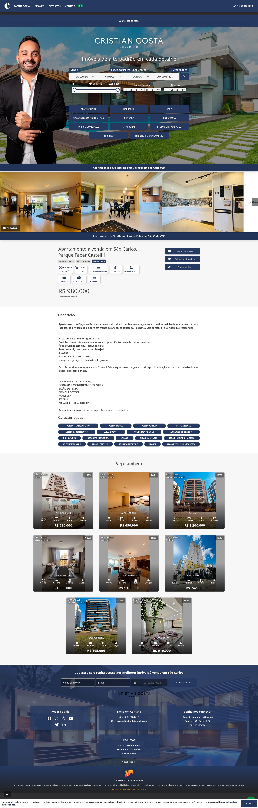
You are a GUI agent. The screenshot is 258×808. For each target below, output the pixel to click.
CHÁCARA (129, 117)
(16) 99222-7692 (130, 21)
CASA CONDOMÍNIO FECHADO (88, 117)
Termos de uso (139, 789)
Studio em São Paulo (169, 126)
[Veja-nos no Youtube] (71, 718)
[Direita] (255, 202)
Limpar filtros (179, 70)
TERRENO (109, 135)
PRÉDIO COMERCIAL (88, 126)
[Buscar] (184, 76)
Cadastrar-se (182, 682)
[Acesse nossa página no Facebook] (49, 718)
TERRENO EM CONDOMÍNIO (149, 135)
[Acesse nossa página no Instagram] (63, 718)
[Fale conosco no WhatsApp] (56, 718)
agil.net (140, 780)
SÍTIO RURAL (129, 126)
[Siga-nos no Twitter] (57, 725)
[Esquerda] (3, 202)
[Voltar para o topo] (7, 794)
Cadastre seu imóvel (129, 745)
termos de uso (8, 804)
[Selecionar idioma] (82, 6)
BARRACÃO (129, 108)
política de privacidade (226, 802)
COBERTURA (169, 117)
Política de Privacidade (121, 789)
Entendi (249, 803)
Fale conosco (129, 753)
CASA (169, 108)
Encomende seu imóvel (129, 749)
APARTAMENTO (89, 108)
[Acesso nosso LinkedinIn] (64, 725)
